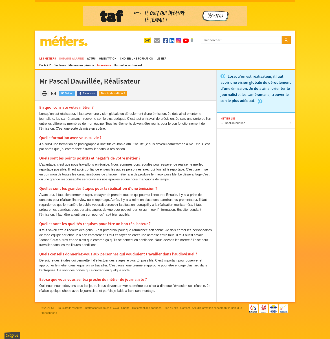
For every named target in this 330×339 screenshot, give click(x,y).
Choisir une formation (136, 59)
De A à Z (45, 65)
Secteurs (60, 65)
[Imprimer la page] (44, 93)
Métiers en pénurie (81, 65)
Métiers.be (63, 40)
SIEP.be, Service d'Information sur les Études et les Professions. (12, 335)
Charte (125, 308)
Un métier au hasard (128, 65)
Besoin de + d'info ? (113, 93)
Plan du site (171, 308)
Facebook (88, 93)
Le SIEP (161, 59)
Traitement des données (146, 308)
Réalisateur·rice (235, 123)
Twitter (68, 93)
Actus (91, 59)
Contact (185, 308)
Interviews (104, 65)
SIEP (54, 308)
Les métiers (47, 59)
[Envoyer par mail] (54, 93)
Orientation (108, 59)
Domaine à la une (71, 59)
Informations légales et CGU (102, 308)
